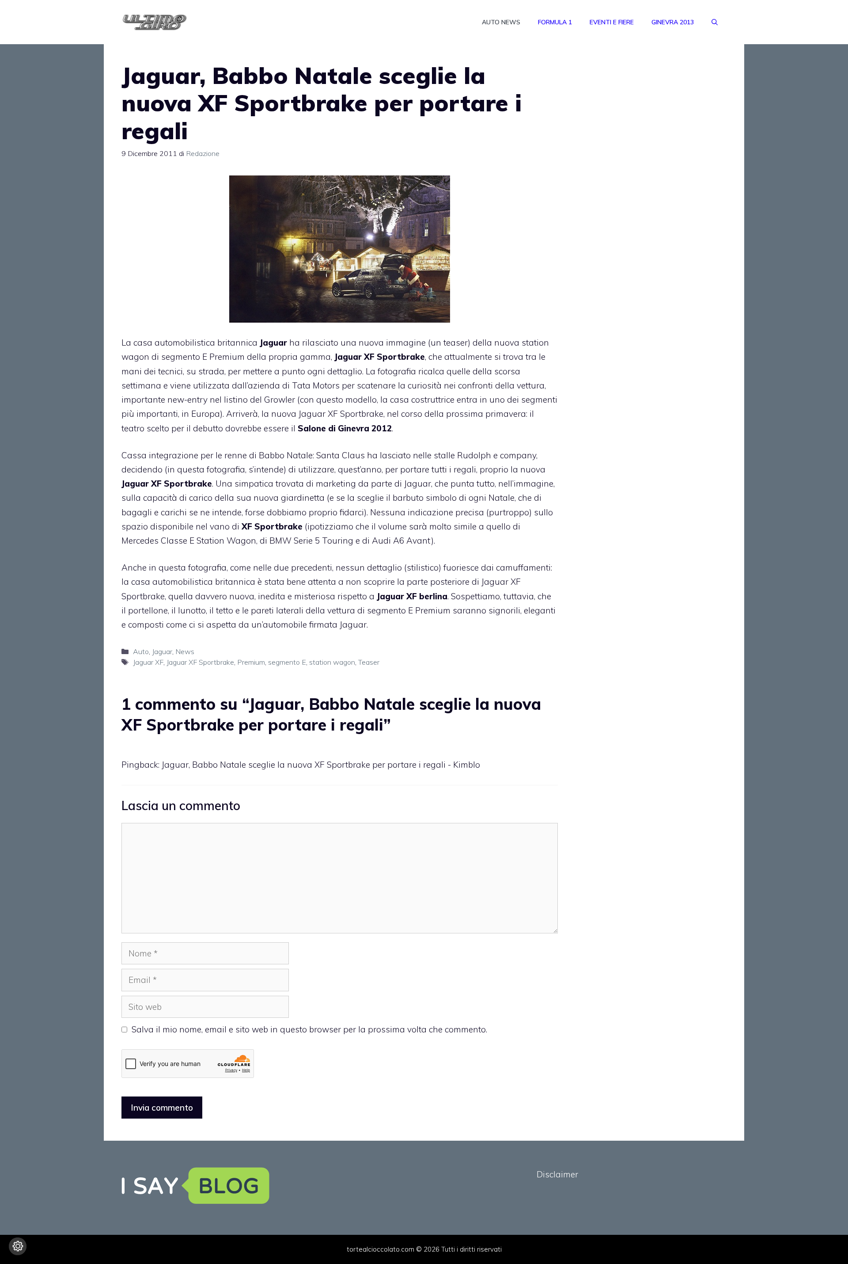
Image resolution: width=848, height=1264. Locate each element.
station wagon (332, 662)
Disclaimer (557, 1174)
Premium (251, 662)
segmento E (287, 662)
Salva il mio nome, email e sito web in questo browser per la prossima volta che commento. (309, 1029)
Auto (141, 651)
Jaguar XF (148, 662)
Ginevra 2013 (672, 22)
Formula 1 (555, 22)
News (184, 651)
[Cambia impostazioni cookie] (17, 1246)
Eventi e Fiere (612, 22)
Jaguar (162, 651)
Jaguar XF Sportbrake (200, 662)
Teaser (368, 662)
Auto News (501, 22)
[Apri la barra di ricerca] (715, 22)
